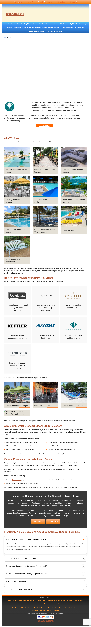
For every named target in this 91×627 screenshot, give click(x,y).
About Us (30, 2)
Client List (60, 2)
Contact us (59, 516)
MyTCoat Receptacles (49, 603)
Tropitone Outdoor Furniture (54, 600)
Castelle (65, 600)
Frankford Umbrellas (37, 607)
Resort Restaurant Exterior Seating (73, 27)
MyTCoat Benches (37, 603)
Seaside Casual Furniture (15, 27)
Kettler (71, 600)
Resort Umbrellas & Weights (51, 27)
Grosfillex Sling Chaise (24, 24)
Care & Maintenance (45, 2)
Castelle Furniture (51, 24)
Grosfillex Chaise (41, 600)
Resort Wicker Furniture (54, 31)
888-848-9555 (15, 14)
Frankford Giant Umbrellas (32, 27)
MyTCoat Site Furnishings (78, 24)
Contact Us (73, 2)
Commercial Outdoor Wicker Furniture (42, 610)
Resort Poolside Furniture (37, 31)
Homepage (18, 2)
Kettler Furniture (64, 24)
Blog (58, 603)
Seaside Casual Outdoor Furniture (21, 607)
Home (9, 600)
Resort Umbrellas (49, 607)
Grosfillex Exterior (10, 24)
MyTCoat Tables (79, 600)
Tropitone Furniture (39, 24)
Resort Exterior (59, 607)
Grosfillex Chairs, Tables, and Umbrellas (24, 600)
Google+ (60, 613)
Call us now (38, 522)
